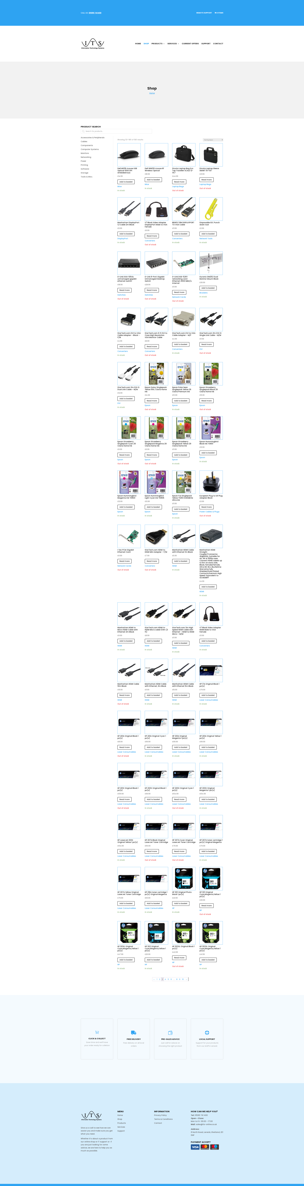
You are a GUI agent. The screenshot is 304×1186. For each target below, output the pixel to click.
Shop (146, 43)
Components (87, 145)
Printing (84, 165)
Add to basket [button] (126, 182)
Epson (147, 405)
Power (83, 161)
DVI (201, 349)
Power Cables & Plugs (209, 511)
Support (206, 43)
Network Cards (179, 297)
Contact (218, 43)
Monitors (85, 153)
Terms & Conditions (163, 1119)
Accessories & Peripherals (92, 137)
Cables (84, 141)
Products (157, 43)
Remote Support (204, 13)
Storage (84, 173)
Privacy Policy (160, 1115)
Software (85, 169)
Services (172, 43)
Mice (119, 186)
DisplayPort (122, 238)
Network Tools (206, 238)
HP (173, 908)
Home (138, 43)
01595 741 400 (201, 1115)
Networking (86, 157)
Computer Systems (90, 149)
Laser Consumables (209, 700)
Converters (150, 240)
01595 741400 (95, 13)
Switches (121, 295)
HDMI (174, 566)
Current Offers (190, 43)
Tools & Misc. (87, 176)
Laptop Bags (178, 186)
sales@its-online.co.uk (206, 1124)
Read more (179, 182)
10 (183, 979)
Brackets (204, 293)
